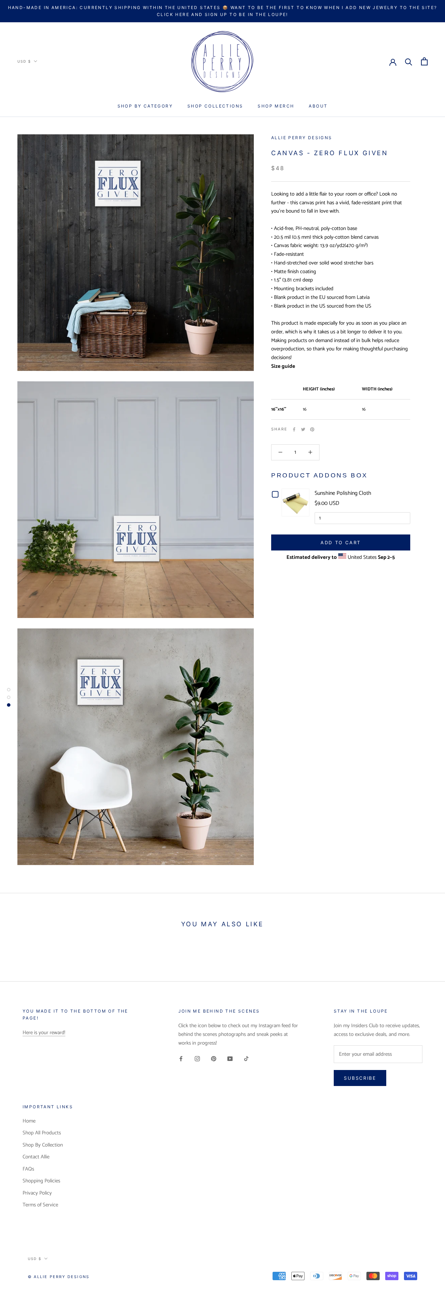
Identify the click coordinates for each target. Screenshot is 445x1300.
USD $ (24, 61)
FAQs (28, 1169)
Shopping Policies (41, 1181)
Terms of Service (40, 1205)
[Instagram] (197, 1058)
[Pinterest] (312, 429)
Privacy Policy (37, 1193)
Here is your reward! (44, 1032)
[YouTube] (230, 1058)
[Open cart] (424, 61)
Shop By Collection (43, 1145)
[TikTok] (246, 1058)
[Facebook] (294, 429)
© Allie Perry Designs (58, 1276)
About (318, 106)
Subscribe (369, 1273)
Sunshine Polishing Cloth (343, 493)
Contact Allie (36, 1157)
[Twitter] (303, 429)
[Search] (408, 61)
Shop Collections (215, 106)
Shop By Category (145, 106)
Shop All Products (42, 1133)
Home (29, 1121)
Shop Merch (276, 106)
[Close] (428, 1158)
